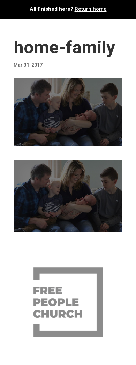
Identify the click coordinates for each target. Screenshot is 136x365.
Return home (91, 9)
